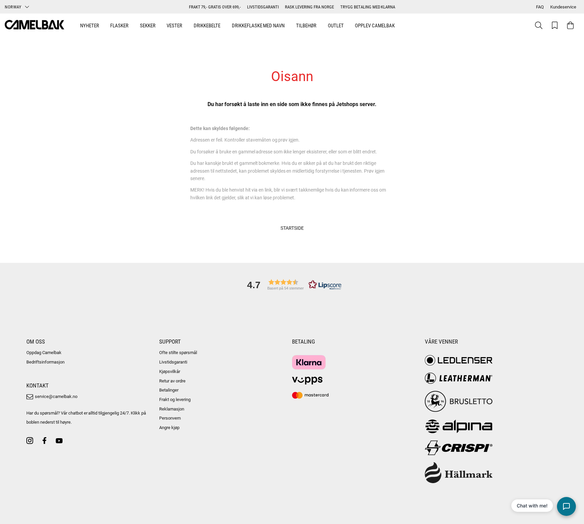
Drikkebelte (207, 25)
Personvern (170, 418)
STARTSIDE (292, 228)
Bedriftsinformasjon (45, 362)
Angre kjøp (169, 427)
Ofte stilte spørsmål (178, 352)
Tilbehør (306, 25)
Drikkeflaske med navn (258, 25)
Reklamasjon (171, 408)
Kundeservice (563, 6)
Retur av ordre (172, 380)
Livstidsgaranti (173, 362)
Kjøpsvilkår (169, 371)
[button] (292, 284)
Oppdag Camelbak (44, 352)
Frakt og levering (175, 399)
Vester (174, 25)
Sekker (147, 25)
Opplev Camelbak (375, 25)
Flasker (119, 25)
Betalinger (168, 390)
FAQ (540, 6)
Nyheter (89, 25)
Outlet (336, 25)
